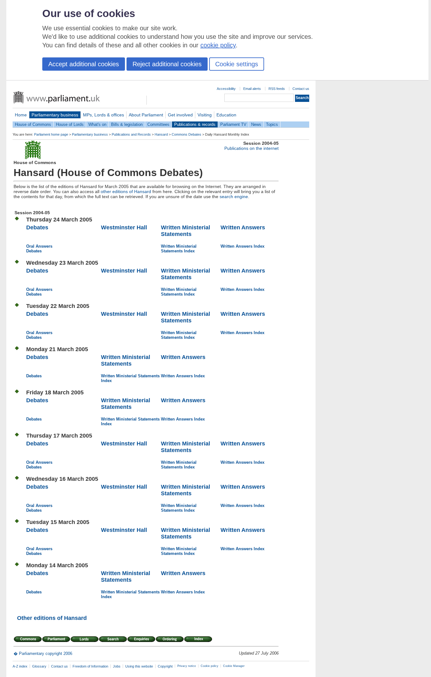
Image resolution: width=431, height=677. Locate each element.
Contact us (300, 89)
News (256, 124)
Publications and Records (131, 134)
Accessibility (226, 89)
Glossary (39, 666)
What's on (97, 124)
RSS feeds (277, 89)
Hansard (161, 134)
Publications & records (195, 124)
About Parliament (146, 114)
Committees (158, 124)
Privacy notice (186, 666)
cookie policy (218, 45)
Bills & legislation (127, 124)
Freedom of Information (90, 666)
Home (21, 114)
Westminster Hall (124, 227)
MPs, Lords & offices (103, 114)
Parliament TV (233, 124)
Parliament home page (51, 134)
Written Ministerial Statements (185, 230)
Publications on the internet (251, 148)
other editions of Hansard (126, 191)
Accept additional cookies (83, 64)
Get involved (180, 114)
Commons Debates (186, 134)
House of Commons (33, 124)
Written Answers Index (242, 246)
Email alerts (252, 89)
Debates (37, 227)
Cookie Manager (234, 666)
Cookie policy (209, 666)
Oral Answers (39, 246)
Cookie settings (236, 64)
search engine (234, 196)
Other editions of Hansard (52, 618)
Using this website (139, 666)
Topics (272, 124)
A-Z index (20, 666)
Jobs (117, 666)
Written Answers (243, 227)
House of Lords (70, 124)
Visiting (205, 114)
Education (226, 114)
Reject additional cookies (167, 64)
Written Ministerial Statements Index (179, 248)
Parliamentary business (55, 114)
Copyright (165, 666)
